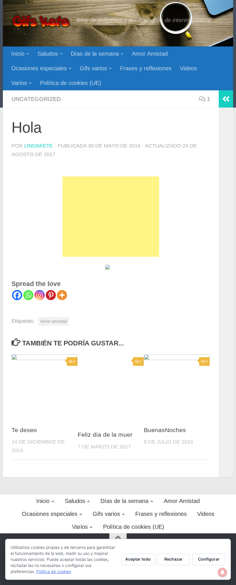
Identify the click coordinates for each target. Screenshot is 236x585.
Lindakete (38, 146)
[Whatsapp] (28, 295)
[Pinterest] (51, 295)
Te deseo (24, 430)
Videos (188, 68)
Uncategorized (36, 99)
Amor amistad (53, 321)
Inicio (17, 53)
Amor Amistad (150, 53)
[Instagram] (40, 295)
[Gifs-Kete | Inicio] (41, 21)
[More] (62, 295)
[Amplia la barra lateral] (226, 99)
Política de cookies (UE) (70, 83)
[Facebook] (17, 295)
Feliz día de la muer (105, 434)
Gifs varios (93, 68)
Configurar (209, 559)
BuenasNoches (165, 430)
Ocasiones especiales (39, 68)
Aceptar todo (138, 559)
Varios (19, 83)
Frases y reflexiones (146, 68)
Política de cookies (53, 571)
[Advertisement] (110, 216)
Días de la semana (95, 53)
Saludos (47, 53)
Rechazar (173, 559)
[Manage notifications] (222, 572)
